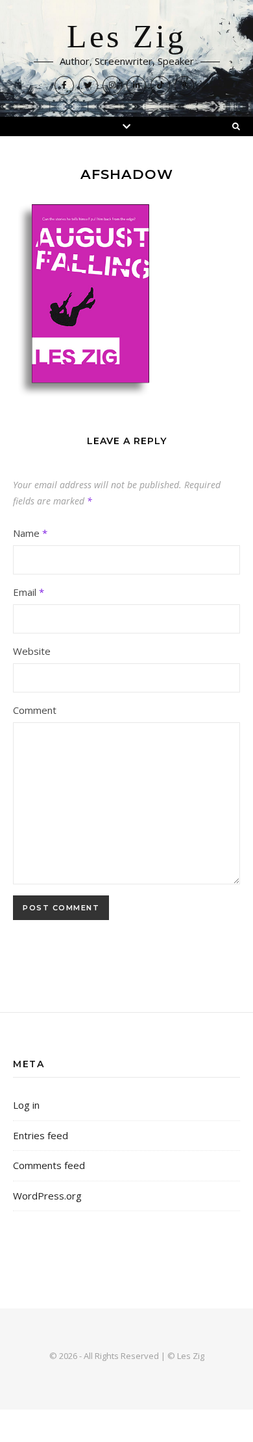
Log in (26, 1104)
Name (30, 532)
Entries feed (40, 1135)
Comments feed (49, 1165)
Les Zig (126, 37)
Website (32, 650)
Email (28, 591)
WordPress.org (47, 1195)
